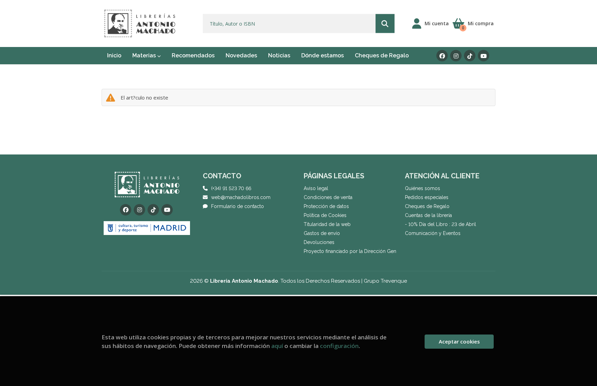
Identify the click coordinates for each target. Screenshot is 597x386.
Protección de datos (326, 206)
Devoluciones (319, 242)
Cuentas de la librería (428, 215)
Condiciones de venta (328, 197)
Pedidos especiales (426, 197)
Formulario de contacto (237, 206)
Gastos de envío (322, 233)
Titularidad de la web (327, 224)
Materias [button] (144, 55)
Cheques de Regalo (427, 206)
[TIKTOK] (469, 56)
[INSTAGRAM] (456, 56)
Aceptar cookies (459, 341)
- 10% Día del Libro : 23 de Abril (440, 224)
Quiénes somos (422, 188)
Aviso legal (316, 188)
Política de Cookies (325, 215)
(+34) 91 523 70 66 (231, 188)
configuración (339, 346)
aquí (277, 346)
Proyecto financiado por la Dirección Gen (350, 251)
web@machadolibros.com (241, 197)
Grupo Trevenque (385, 281)
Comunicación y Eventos (433, 233)
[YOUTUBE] (483, 56)
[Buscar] (385, 23)
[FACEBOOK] (442, 56)
